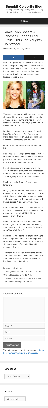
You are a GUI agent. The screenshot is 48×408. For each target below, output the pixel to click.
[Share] (13, 57)
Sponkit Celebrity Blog (24, 6)
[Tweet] (34, 57)
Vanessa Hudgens (14, 268)
